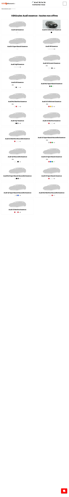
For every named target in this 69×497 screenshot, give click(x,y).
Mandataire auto (7, 9)
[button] (64, 490)
